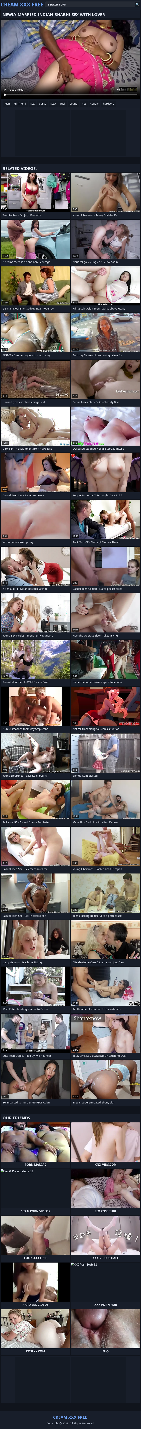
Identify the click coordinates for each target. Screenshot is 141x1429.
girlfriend (20, 103)
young (73, 103)
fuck (62, 103)
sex (32, 103)
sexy (53, 103)
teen (7, 103)
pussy (42, 103)
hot (84, 103)
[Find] (137, 4)
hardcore (108, 103)
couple (94, 103)
